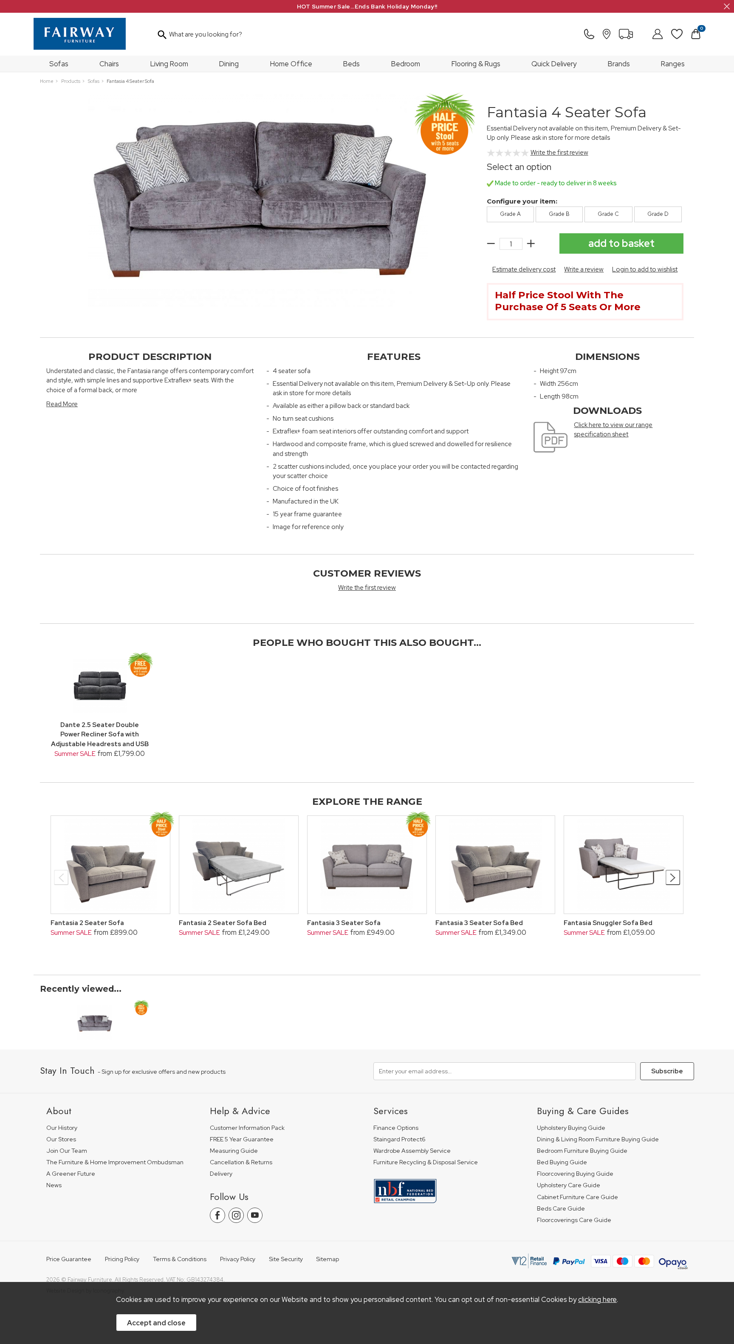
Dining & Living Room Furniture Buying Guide (598, 1139)
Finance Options (395, 1128)
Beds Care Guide (561, 1208)
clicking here (597, 1299)
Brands (619, 63)
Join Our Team (66, 1150)
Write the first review (559, 152)
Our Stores (61, 1139)
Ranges (673, 63)
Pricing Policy (122, 1259)
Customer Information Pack (247, 1128)
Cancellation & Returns (241, 1162)
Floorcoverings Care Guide (574, 1220)
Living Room (169, 63)
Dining (229, 63)
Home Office (291, 63)
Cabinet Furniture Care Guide (577, 1197)
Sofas (58, 63)
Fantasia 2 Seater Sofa (87, 923)
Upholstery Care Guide (568, 1185)
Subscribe (667, 1071)
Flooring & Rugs (476, 63)
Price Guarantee (68, 1259)
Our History (61, 1128)
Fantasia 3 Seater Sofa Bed (479, 923)
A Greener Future (70, 1173)
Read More (62, 404)
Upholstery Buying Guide (571, 1128)
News (54, 1185)
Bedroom (405, 63)
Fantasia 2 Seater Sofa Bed (222, 923)
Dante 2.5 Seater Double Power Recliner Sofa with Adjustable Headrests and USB (100, 734)
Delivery (221, 1173)
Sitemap (327, 1259)
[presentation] (61, 877)
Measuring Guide (234, 1150)
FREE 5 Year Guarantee (242, 1139)
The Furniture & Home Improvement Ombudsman (115, 1162)
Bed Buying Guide (562, 1162)
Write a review (584, 269)
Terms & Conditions (179, 1259)
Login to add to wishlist (645, 269)
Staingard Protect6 (399, 1139)
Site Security (286, 1259)
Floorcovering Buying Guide (575, 1173)
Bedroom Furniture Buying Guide (582, 1150)
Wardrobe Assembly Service (412, 1150)
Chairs (109, 63)
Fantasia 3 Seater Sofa (344, 923)
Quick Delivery (553, 63)
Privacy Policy (237, 1259)
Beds (351, 63)
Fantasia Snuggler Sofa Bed (608, 923)
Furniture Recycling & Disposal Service (425, 1162)
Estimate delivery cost (524, 269)
